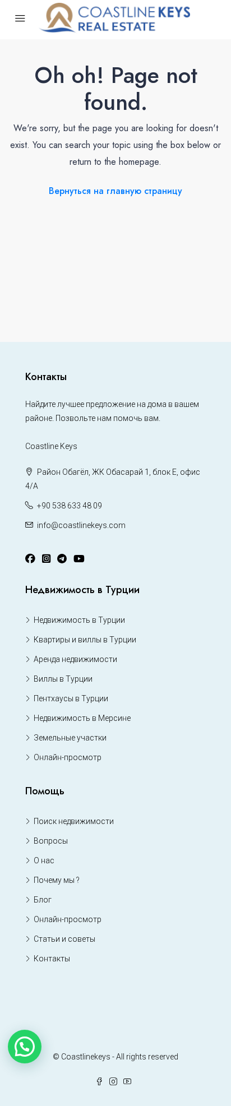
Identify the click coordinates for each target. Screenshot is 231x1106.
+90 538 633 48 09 (69, 505)
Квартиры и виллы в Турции (85, 639)
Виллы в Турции (63, 678)
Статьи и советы (64, 938)
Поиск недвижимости (74, 821)
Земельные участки (70, 737)
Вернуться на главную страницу (115, 190)
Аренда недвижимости (75, 659)
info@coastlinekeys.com (81, 525)
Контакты (52, 958)
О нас (44, 860)
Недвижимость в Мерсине (82, 718)
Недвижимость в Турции (79, 620)
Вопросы (51, 840)
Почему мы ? (57, 880)
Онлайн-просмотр (67, 757)
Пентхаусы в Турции (71, 698)
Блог (43, 899)
